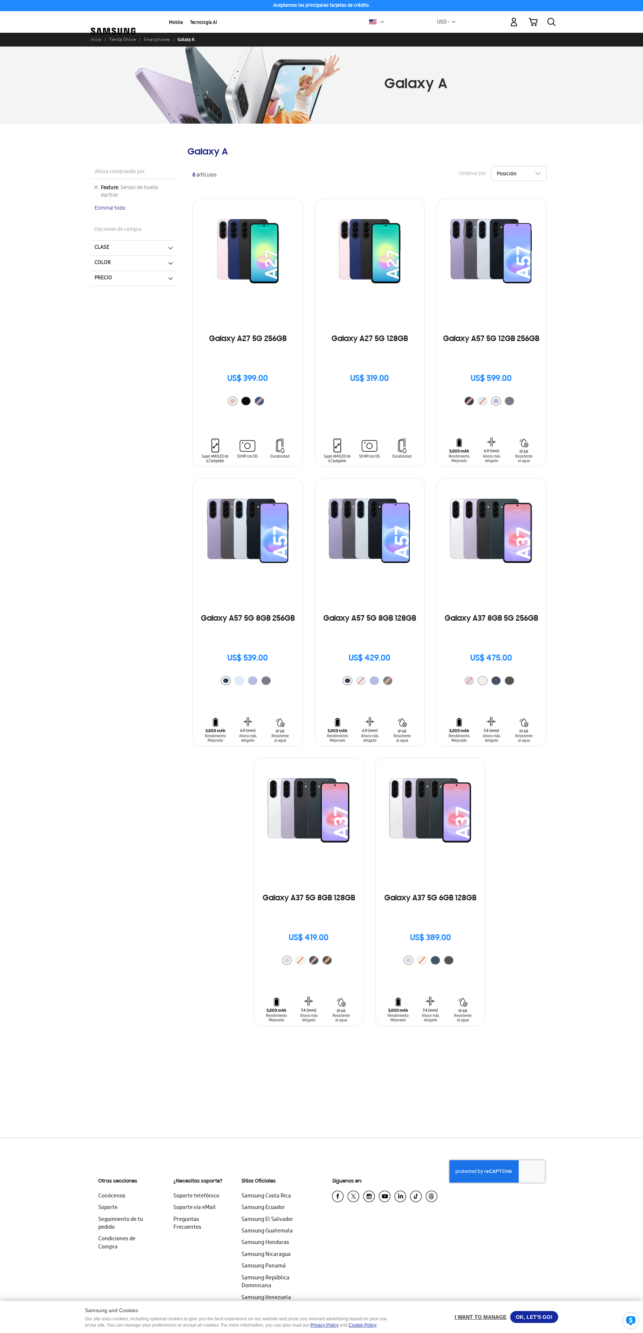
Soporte (108, 1207)
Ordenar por (472, 174)
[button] (382, 22)
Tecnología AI (203, 22)
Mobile (176, 22)
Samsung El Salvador (267, 1219)
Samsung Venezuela (266, 1298)
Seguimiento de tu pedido (120, 1223)
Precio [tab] (103, 278)
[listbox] (248, 402)
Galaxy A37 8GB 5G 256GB (491, 619)
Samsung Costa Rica (266, 1196)
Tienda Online (122, 39)
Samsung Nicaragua (266, 1254)
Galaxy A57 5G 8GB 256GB (248, 619)
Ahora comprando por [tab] (120, 172)
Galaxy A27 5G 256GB (248, 339)
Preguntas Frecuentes (187, 1223)
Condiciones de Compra (116, 1243)
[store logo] (113, 18)
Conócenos (111, 1196)
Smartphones (157, 39)
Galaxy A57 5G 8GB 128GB (369, 619)
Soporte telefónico (196, 1196)
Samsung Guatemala (267, 1231)
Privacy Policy (324, 1325)
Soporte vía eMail (194, 1207)
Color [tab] (103, 263)
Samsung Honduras (265, 1242)
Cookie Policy (363, 1325)
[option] (232, 401)
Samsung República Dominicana (265, 1282)
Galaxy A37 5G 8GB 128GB (309, 898)
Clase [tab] (102, 248)
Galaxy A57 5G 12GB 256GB (491, 339)
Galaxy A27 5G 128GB (370, 339)
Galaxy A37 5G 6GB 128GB (430, 898)
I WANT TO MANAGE (480, 1317)
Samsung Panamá (263, 1266)
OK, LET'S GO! (534, 1317)
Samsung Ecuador (263, 1207)
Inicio (96, 39)
